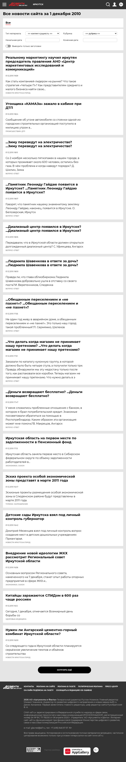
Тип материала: (13, 33)
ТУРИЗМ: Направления (17, 504)
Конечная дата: (71, 40)
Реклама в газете (66, 686)
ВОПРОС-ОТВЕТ (12, 174)
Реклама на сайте (45, 686)
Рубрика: (68, 33)
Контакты (29, 686)
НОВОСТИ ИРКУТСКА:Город (18, 93)
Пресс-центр (111, 686)
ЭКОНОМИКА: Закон (15, 466)
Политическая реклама (90, 686)
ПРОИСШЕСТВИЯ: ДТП (15, 131)
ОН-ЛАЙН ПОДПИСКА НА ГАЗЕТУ (38, 690)
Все (8, 22)
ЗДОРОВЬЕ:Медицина (16, 619)
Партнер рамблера (52, 750)
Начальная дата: (14, 40)
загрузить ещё (64, 670)
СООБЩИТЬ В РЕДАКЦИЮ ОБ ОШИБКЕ (74, 690)
